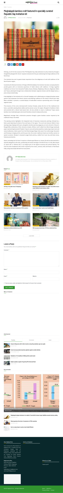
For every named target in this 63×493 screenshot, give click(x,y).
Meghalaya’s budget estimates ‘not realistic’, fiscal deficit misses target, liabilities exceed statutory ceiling (34, 415)
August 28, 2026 (36, 229)
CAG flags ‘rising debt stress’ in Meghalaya (12, 186)
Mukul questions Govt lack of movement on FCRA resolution (16, 208)
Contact (52, 490)
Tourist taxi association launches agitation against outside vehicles (25, 350)
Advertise (48, 488)
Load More (31, 235)
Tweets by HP (45, 464)
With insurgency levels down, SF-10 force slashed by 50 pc (45, 228)
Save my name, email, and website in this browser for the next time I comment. (23, 283)
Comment (6, 250)
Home (5, 7)
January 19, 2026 (21, 17)
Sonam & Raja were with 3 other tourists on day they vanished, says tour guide (28, 344)
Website (34, 276)
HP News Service (12, 17)
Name (6, 269)
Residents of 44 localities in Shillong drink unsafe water (23, 355)
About (43, 488)
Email (5, 276)
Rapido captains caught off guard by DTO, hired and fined (23, 361)
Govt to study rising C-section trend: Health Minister (43, 208)
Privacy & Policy (45, 490)
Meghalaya (9, 7)
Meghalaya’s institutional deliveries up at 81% (13, 228)
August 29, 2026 (8, 188)
